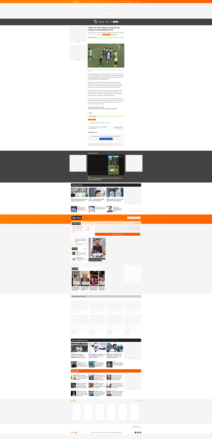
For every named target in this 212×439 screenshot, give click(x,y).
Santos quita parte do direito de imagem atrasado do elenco (79, 199)
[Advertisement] (132, 209)
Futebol (108, 122)
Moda (77, 390)
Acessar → (85, 248)
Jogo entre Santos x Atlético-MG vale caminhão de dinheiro (82, 208)
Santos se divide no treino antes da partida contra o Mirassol (114, 199)
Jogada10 (97, 122)
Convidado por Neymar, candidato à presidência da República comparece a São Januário (78, 356)
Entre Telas (96, 382)
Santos (101, 22)
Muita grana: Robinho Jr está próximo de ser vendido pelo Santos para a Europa (113, 356)
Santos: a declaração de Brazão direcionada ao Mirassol (96, 199)
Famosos (95, 374)
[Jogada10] (90, 113)
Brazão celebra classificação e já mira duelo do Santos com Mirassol (117, 209)
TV (112, 374)
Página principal (77, 1)
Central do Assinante (129, 1)
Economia (95, 390)
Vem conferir (78, 244)
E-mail (136, 1)
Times (115, 21)
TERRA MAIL (121, 1)
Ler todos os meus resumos (117, 234)
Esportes (103, 122)
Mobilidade (114, 390)
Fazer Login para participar (106, 138)
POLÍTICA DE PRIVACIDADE (116, 432)
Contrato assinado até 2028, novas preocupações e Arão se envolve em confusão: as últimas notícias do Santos (82, 364)
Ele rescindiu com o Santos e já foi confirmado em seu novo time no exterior (97, 356)
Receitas (77, 374)
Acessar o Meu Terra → (87, 217)
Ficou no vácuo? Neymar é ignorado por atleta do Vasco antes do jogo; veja (118, 364)
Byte (77, 382)
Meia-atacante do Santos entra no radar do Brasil (100, 208)
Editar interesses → (137, 223)
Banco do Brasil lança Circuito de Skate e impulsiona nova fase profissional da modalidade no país (99, 364)
